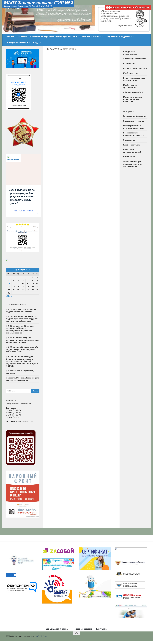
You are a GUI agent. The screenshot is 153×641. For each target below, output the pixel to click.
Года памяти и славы (57, 629)
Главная (10, 36)
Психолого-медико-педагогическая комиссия (133, 99)
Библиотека (129, 156)
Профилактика (130, 73)
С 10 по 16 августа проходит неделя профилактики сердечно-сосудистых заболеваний (22, 318)
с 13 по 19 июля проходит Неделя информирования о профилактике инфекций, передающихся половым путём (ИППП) (22, 361)
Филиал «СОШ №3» (91, 36)
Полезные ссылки (82, 629)
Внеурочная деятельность (130, 52)
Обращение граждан (17, 42)
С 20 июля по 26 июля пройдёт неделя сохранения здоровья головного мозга (22, 349)
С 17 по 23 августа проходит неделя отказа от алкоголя (21, 310)
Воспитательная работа (135, 68)
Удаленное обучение (133, 121)
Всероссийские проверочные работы (133, 134)
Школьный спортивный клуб (132, 150)
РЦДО (36, 42)
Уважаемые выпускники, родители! (20, 371)
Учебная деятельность (134, 58)
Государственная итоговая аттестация (134, 126)
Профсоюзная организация (130, 86)
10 (9, 283)
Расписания (129, 63)
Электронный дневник (134, 116)
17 (9, 286)
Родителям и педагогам (119, 36)
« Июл (9, 296)
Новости (22, 36)
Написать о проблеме (23, 211)
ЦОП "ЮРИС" (41, 636)
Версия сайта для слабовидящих (130, 7)
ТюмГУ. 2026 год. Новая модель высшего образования (22, 379)
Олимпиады (129, 140)
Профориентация (131, 145)
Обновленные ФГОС (133, 92)
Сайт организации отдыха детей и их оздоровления (132, 163)
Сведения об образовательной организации (53, 36)
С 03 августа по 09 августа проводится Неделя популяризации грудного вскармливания (20, 329)
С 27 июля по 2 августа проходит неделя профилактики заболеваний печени (22, 339)
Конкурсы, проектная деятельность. (134, 79)
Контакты (101, 629)
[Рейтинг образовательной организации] (7, 260)
